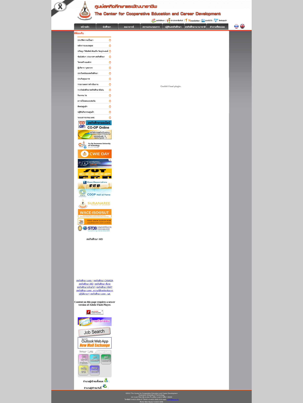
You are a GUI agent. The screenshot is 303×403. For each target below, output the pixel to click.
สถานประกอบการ (151, 27)
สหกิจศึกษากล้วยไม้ (86, 287)
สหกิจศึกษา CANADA (103, 280)
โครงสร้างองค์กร (83, 62)
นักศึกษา (107, 27)
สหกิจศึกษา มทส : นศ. (100, 294)
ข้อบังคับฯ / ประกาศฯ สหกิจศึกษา (90, 57)
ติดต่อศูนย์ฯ (81, 106)
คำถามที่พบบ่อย (217, 27)
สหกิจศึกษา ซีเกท (102, 284)
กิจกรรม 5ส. (81, 95)
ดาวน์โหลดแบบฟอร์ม (85, 101)
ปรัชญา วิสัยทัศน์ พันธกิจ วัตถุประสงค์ (91, 51)
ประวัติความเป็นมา (84, 40)
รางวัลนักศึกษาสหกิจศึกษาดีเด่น (89, 90)
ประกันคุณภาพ (82, 79)
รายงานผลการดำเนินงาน (86, 84)
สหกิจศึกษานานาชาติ (195, 27)
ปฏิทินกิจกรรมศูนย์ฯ (84, 112)
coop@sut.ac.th (173, 399)
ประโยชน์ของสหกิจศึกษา (86, 73)
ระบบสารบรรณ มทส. (85, 117)
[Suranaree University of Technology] (95, 177)
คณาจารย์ (129, 27)
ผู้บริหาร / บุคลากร (83, 68)
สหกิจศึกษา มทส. (84, 280)
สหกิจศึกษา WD (86, 284)
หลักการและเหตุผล (84, 46)
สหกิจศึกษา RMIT (104, 287)
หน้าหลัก (85, 27)
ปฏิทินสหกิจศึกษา (173, 27)
